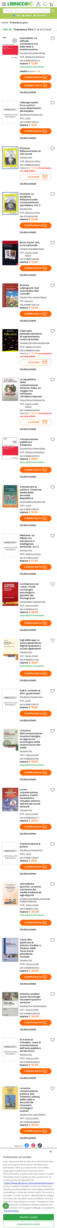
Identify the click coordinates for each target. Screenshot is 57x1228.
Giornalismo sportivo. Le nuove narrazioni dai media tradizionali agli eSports (30, 889)
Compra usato (33, 85)
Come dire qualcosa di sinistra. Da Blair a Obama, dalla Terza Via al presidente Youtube (30, 948)
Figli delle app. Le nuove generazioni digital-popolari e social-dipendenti (30, 644)
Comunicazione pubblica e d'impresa (29, 442)
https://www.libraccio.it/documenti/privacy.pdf (30, 1183)
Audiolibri (41, 15)
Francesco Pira (26, 53)
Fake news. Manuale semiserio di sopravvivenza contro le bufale (31, 335)
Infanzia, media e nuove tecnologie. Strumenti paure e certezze (30, 998)
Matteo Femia (38, 249)
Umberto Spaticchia (28, 901)
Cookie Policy (11, 1210)
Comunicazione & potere (30, 845)
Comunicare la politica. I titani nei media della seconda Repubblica (31, 492)
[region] (28, 1188)
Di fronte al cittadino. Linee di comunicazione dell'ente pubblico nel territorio (30, 1045)
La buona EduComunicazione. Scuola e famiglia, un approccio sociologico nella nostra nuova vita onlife (31, 739)
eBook (28, 15)
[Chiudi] (51, 1152)
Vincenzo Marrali (39, 297)
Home (5, 22)
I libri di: (7, 29)
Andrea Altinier (39, 53)
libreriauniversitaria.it (34, 56)
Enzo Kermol (25, 114)
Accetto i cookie (28, 1217)
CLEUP (28, 118)
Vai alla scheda (28, 92)
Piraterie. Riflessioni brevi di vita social (30, 151)
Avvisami (33, 176)
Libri (18, 15)
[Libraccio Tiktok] (40, 1147)
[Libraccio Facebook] (27, 1147)
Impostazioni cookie (28, 1224)
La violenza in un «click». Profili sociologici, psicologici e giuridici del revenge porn (29, 591)
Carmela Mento (26, 602)
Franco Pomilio (26, 400)
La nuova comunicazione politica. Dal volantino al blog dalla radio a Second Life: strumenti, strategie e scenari (30, 1100)
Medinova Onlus (32, 161)
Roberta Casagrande (41, 899)
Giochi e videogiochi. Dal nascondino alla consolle (29, 289)
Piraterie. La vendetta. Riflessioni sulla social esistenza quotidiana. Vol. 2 (30, 199)
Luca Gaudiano (26, 502)
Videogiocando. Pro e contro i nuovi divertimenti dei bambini (30, 107)
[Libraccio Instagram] (33, 1147)
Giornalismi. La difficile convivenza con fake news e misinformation (29, 44)
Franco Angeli (31, 605)
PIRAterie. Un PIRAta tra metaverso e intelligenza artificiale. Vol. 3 (29, 541)
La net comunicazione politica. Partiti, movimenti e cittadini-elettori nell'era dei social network (30, 798)
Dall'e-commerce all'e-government (30, 692)
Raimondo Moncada (41, 343)
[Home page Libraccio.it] (20, 5)
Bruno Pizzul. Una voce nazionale (29, 244)
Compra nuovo (33, 77)
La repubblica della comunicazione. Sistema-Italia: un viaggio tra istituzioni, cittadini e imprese (31, 388)
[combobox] (26, 10)
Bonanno (28, 301)
